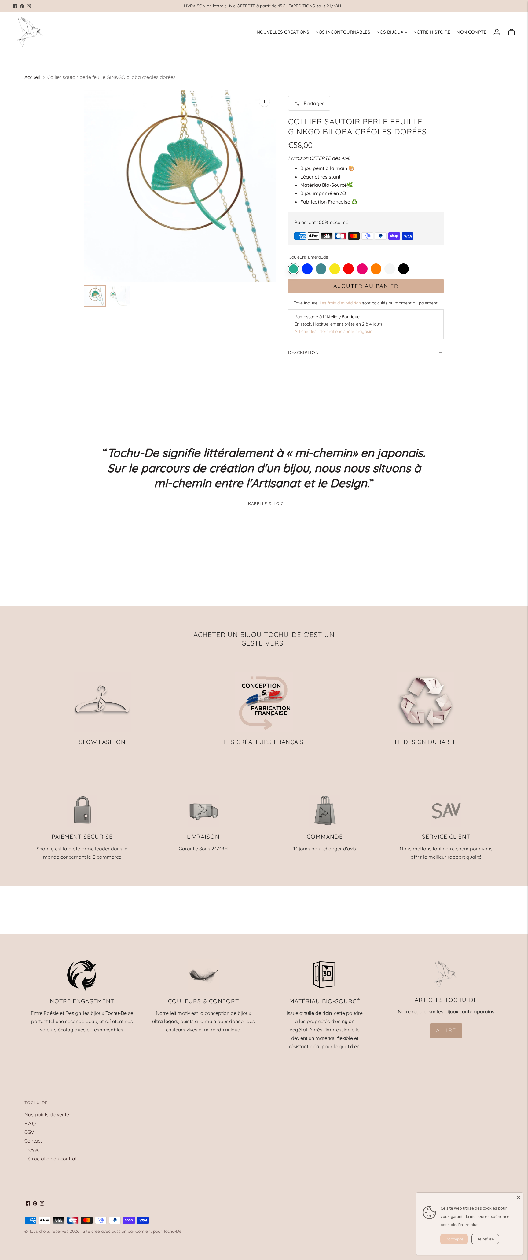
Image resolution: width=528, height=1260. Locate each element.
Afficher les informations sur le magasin (333, 331)
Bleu (307, 268)
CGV (29, 1132)
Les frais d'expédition (340, 303)
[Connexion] (497, 32)
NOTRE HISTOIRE (431, 32)
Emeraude (293, 268)
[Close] (518, 1197)
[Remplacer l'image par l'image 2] (119, 296)
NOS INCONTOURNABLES (342, 32)
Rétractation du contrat (50, 1158)
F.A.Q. (30, 1123)
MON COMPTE (471, 32)
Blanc (389, 268)
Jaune (334, 268)
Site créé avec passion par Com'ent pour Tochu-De (132, 1231)
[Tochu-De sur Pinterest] (22, 6)
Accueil (32, 77)
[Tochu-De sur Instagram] (29, 6)
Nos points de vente (46, 1114)
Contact (33, 1141)
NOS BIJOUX (389, 32)
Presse (32, 1150)
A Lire (446, 1030)
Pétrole (321, 268)
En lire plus (468, 1224)
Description (303, 352)
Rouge (348, 268)
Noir (403, 268)
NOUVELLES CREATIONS (283, 32)
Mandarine (376, 268)
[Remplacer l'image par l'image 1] (94, 296)
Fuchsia (362, 268)
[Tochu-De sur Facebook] (15, 6)
